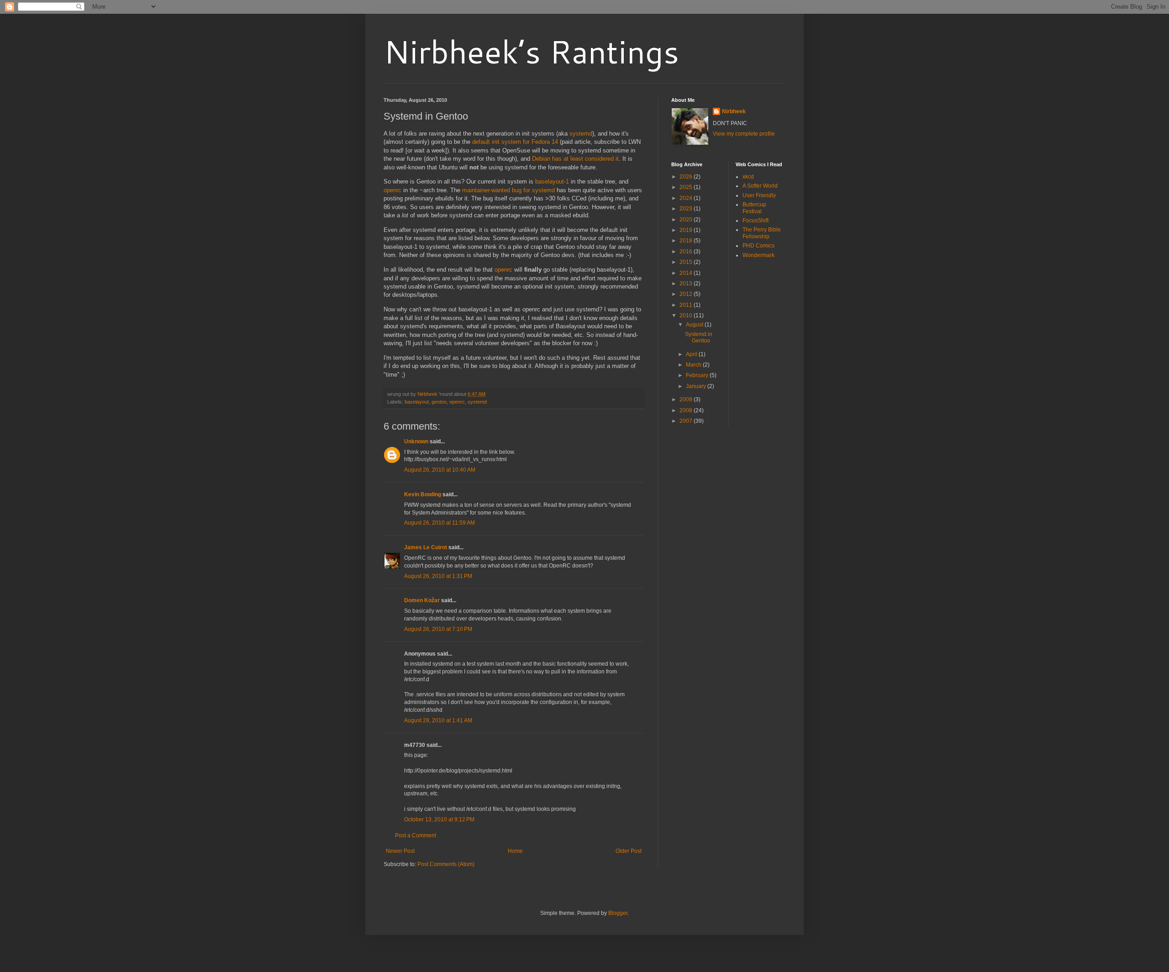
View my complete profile (744, 134)
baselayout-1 (552, 181)
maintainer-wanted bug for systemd (508, 190)
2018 (686, 240)
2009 (686, 399)
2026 (686, 176)
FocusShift (755, 220)
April (692, 354)
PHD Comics (758, 245)
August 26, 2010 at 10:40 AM (439, 470)
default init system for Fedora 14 (515, 141)
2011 (686, 305)
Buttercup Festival (754, 207)
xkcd (748, 176)
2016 (686, 251)
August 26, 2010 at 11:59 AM (439, 523)
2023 (686, 208)
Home (515, 851)
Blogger (617, 913)
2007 (686, 421)
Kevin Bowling (422, 494)
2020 (686, 219)
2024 (686, 198)
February (698, 375)
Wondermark (758, 255)
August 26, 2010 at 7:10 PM (438, 629)
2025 (686, 187)
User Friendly (759, 195)
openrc (392, 190)
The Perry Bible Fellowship (761, 232)
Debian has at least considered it (575, 158)
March (694, 365)
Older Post (629, 851)
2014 (686, 273)
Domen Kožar (422, 600)
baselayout (417, 402)
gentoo (439, 402)
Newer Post (400, 851)
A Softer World (760, 186)
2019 (686, 230)
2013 (686, 283)
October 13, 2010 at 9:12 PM (439, 819)
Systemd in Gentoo (698, 337)
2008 (686, 410)
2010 (686, 315)
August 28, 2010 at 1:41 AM (438, 720)
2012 (686, 294)
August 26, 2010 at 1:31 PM (438, 576)
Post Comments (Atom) (445, 864)
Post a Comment (415, 835)
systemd (580, 133)
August (695, 324)
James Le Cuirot (425, 547)
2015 (686, 262)
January (696, 386)
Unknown (416, 441)
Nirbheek (734, 111)
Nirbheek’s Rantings (531, 51)
